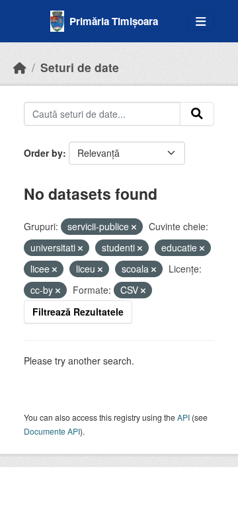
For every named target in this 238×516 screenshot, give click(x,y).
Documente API (52, 431)
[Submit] (197, 114)
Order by (43, 152)
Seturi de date (79, 67)
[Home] (19, 67)
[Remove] (134, 227)
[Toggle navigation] (200, 21)
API (183, 417)
